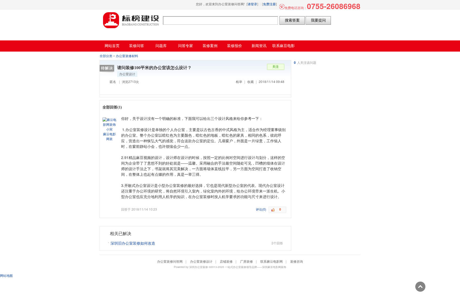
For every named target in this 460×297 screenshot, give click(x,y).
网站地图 (6, 275)
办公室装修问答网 (131, 20)
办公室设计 (127, 74)
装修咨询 (296, 261)
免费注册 (269, 4)
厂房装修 (246, 261)
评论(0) (261, 209)
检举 (239, 81)
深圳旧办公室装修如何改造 (132, 243)
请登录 (252, 4)
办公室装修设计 (201, 261)
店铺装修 (226, 261)
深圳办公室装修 (198, 267)
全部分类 (106, 56)
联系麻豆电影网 (271, 261)
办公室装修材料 (127, 56)
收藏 (250, 81)
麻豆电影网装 (109, 136)
